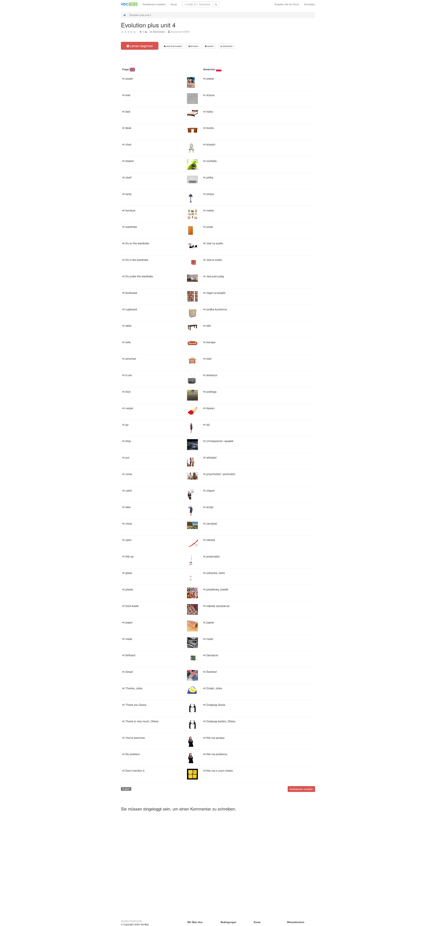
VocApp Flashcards (131, 921)
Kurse (174, 4)
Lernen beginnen (141, 46)
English (126, 788)
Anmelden (309, 4)
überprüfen (227, 46)
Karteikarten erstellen (154, 4)
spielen (210, 46)
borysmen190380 (180, 31)
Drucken (194, 46)
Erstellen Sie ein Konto (287, 4)
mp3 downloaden (174, 46)
